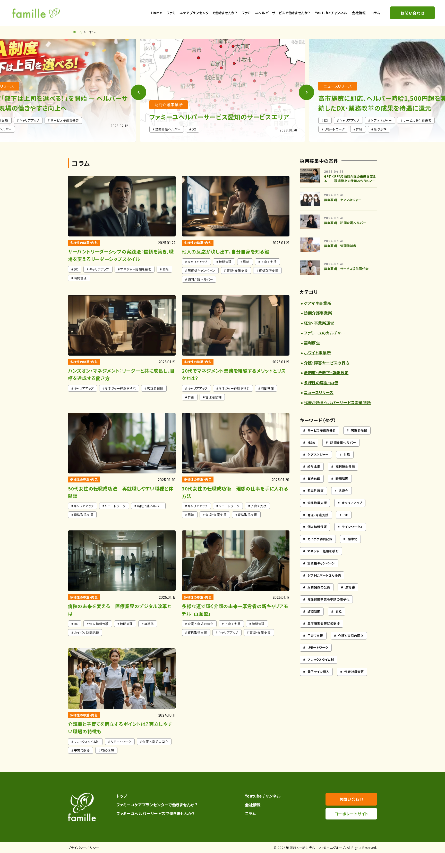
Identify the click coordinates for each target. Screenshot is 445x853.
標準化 (352, 539)
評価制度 (313, 611)
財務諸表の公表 (318, 587)
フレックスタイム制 (320, 659)
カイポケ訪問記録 (320, 539)
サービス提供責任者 (321, 430)
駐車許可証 (315, 490)
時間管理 (342, 478)
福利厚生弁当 (345, 466)
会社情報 (253, 804)
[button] (306, 92)
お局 (347, 454)
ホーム (77, 32)
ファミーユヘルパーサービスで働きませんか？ (155, 813)
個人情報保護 (317, 526)
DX (346, 515)
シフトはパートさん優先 (324, 575)
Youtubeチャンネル (263, 796)
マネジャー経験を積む (323, 551)
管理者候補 (359, 430)
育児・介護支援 (318, 515)
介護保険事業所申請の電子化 (328, 599)
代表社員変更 (354, 671)
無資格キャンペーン (321, 563)
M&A (311, 442)
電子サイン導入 (318, 671)
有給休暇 (313, 478)
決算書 (350, 587)
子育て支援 (315, 635)
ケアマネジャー (318, 454)
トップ (121, 796)
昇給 (339, 611)
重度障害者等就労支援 (323, 623)
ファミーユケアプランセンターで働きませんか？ (156, 804)
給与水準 (313, 466)
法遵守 (343, 490)
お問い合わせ (351, 799)
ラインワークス (352, 526)
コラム (250, 813)
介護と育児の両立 (351, 635)
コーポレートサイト (351, 813)
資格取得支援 (317, 503)
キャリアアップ (352, 503)
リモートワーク (317, 647)
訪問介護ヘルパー (343, 442)
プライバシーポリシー (83, 847)
